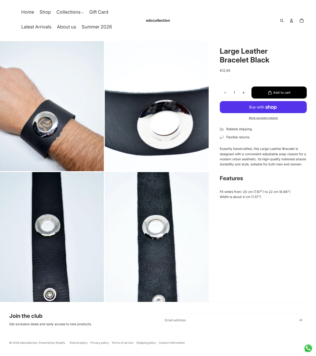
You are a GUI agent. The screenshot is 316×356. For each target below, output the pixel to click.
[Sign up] (300, 320)
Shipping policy (146, 342)
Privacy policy (99, 342)
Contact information (172, 342)
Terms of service (122, 342)
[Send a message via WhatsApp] (308, 348)
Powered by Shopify (52, 342)
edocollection (28, 342)
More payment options (263, 118)
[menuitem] (27, 13)
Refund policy (79, 342)
